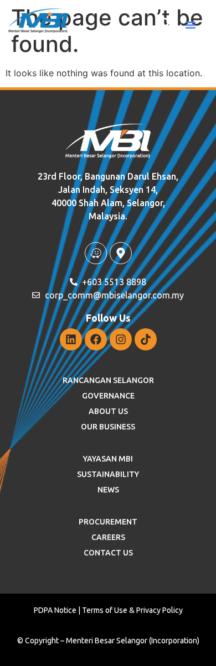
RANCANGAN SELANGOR (108, 380)
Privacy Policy (159, 610)
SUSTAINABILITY (108, 474)
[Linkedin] (71, 339)
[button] (190, 25)
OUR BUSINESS (108, 426)
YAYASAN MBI (108, 458)
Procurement (108, 521)
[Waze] (96, 253)
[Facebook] (96, 339)
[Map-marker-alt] (121, 253)
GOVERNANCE (108, 395)
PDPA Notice (55, 610)
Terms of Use (104, 610)
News (108, 489)
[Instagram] (121, 339)
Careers (108, 537)
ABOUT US (108, 411)
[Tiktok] (146, 339)
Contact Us (108, 552)
